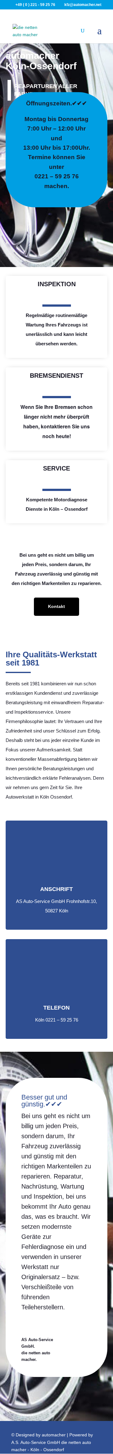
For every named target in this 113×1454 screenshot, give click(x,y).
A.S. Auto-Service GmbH (35, 1442)
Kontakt (56, 606)
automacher (54, 1434)
